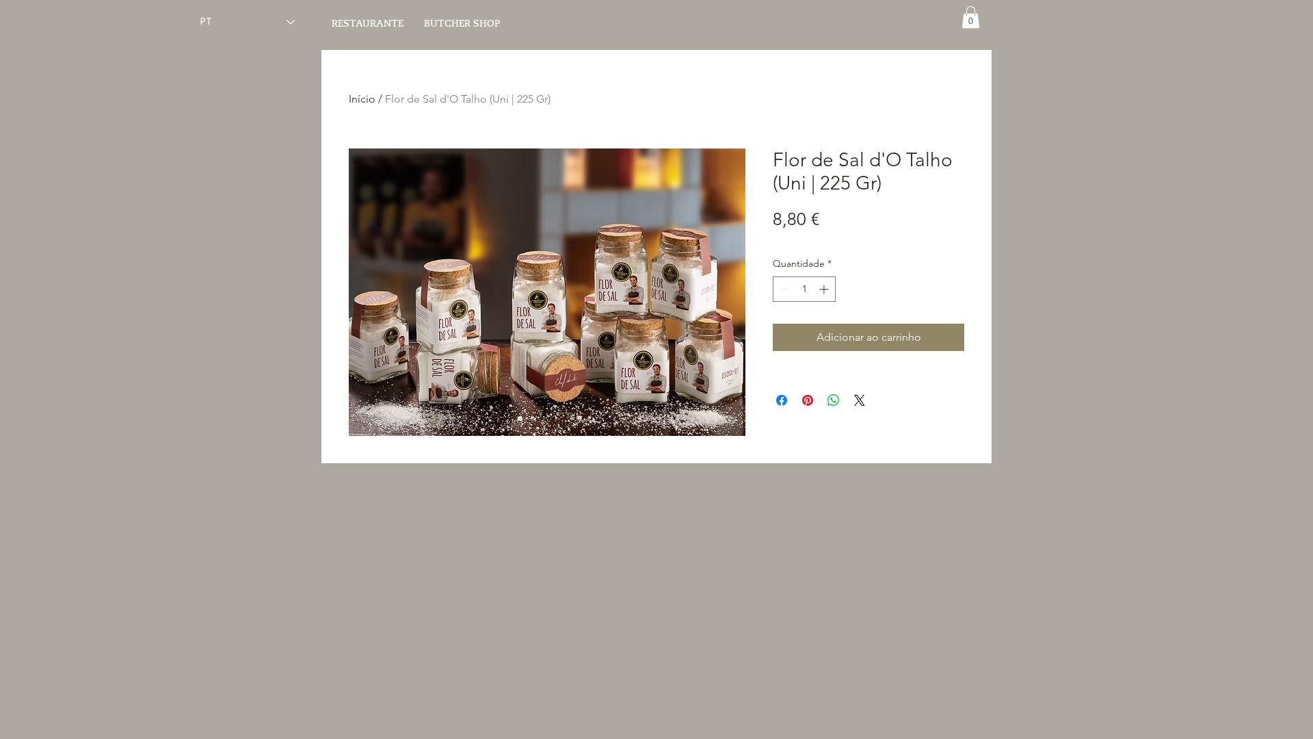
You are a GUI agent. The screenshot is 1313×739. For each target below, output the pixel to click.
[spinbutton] (804, 289)
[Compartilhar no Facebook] (781, 400)
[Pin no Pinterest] (807, 400)
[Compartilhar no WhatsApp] (833, 400)
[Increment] (825, 289)
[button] (970, 17)
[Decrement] (783, 289)
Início (362, 98)
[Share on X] (859, 400)
